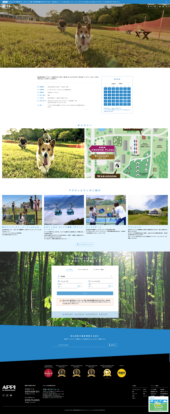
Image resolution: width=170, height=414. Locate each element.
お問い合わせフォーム (51, 389)
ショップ (145, 396)
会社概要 (152, 396)
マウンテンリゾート (136, 389)
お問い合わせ (153, 393)
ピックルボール (94, 227)
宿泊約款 (162, 396)
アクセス (145, 391)
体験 (133, 396)
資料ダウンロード (164, 391)
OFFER (144, 389)
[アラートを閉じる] (166, 2)
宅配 (144, 393)
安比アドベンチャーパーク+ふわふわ (20, 227)
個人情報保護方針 (164, 393)
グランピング (134, 227)
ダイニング (134, 393)
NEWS (133, 398)
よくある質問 (153, 389)
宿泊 (133, 391)
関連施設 (162, 389)
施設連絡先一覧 (51, 395)
